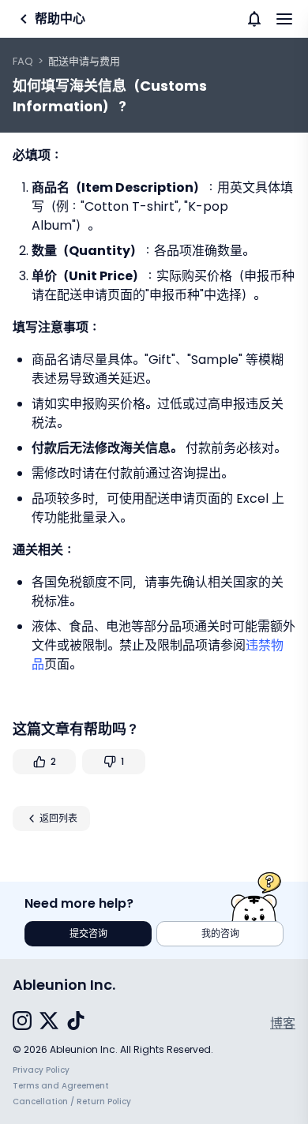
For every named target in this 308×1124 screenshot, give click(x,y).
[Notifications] (254, 19)
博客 (282, 1023)
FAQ (23, 61)
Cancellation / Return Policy (72, 1101)
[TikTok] (75, 1023)
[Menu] (284, 19)
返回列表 (58, 818)
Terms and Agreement (61, 1086)
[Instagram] (22, 1023)
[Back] (24, 19)
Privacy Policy (41, 1070)
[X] (48, 1023)
